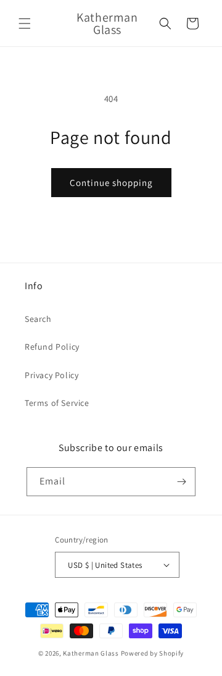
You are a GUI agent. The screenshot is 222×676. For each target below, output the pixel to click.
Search (38, 318)
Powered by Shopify (152, 653)
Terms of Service (57, 402)
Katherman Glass (91, 653)
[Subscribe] (181, 481)
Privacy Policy (51, 375)
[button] (24, 23)
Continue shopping (111, 182)
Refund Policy (52, 346)
